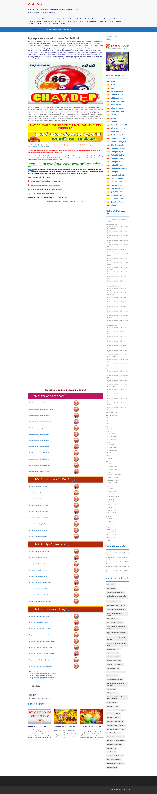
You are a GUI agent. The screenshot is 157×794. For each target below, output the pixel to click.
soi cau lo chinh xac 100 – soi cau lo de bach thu (53, 9)
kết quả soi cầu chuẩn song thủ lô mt (40, 647)
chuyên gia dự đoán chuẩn (115, 592)
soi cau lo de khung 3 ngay (115, 710)
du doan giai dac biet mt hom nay (64, 50)
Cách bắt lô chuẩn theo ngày (116, 609)
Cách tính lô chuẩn (113, 619)
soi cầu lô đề (111, 752)
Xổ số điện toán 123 (118, 128)
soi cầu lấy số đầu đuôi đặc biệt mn (40, 595)
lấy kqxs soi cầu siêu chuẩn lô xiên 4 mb (117, 307)
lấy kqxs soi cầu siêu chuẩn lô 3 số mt (39, 727)
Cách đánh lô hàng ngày (114, 622)
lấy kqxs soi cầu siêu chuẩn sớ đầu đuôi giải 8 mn (117, 385)
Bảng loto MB (110, 524)
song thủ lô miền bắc (113, 759)
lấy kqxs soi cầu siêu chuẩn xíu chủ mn (117, 372)
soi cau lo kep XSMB (113, 714)
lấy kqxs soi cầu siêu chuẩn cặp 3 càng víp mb (116, 250)
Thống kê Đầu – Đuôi (119, 168)
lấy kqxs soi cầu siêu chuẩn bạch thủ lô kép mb (117, 241)
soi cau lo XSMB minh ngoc (115, 725)
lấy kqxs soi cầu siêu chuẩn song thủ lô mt (45, 679)
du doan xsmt (51, 54)
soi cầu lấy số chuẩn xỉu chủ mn (39, 551)
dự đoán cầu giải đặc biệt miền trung (66, 54)
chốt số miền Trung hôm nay (75, 45)
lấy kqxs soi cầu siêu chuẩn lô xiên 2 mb (117, 298)
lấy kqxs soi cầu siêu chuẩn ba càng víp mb (117, 232)
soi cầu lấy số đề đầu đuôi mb (38, 536)
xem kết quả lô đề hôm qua (115, 763)
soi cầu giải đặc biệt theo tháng (39, 58)
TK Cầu (31, 23)
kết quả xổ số (111, 689)
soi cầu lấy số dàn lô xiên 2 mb (38, 499)
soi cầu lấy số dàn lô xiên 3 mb (38, 505)
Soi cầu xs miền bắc (68, 19)
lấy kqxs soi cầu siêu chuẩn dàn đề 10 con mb (117, 268)
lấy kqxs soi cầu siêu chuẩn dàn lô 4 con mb (117, 277)
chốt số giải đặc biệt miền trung (46, 45)
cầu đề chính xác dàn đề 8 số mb (39, 459)
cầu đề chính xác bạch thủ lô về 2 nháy (41, 409)
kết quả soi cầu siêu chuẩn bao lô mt (40, 635)
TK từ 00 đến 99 (117, 178)
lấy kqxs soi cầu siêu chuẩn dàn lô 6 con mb (117, 282)
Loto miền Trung (117, 188)
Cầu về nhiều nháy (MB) (114, 474)
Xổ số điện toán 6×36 (113, 469)
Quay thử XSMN (117, 195)
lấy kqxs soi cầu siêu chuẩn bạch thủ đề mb (117, 236)
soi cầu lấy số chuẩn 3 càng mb (38, 517)
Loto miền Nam (117, 185)
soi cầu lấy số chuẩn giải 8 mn (38, 564)
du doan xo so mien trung (39, 54)
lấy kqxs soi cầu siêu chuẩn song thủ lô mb (117, 321)
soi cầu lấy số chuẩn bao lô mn (38, 570)
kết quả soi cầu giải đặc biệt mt (38, 622)
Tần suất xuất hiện (118, 175)
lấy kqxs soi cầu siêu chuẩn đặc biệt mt (66, 56)
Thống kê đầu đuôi (118, 148)
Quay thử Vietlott (117, 202)
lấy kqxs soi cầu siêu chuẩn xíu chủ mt (44, 673)
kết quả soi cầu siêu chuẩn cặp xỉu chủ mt (42, 641)
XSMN (75, 21)
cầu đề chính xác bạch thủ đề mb (39, 434)
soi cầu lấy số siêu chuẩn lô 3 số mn (40, 601)
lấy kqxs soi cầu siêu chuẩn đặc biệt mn (117, 399)
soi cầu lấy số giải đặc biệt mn (38, 557)
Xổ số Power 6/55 (117, 111)
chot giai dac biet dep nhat (80, 43)
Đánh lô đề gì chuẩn (35, 21)
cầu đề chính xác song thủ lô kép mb (40, 428)
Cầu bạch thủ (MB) (118, 135)
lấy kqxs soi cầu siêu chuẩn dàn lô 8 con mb (117, 289)
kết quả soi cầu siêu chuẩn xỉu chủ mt (40, 616)
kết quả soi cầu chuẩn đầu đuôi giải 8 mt (41, 653)
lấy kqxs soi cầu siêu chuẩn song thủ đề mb (117, 312)
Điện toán (119, 21)
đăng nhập (37, 698)
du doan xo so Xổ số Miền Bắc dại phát (116, 638)
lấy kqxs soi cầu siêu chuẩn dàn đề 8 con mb (117, 263)
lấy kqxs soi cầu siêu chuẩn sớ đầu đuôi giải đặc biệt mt (117, 355)
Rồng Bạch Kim (112, 702)
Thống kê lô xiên (117, 155)
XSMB (69, 21)
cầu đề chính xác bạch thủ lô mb (39, 403)
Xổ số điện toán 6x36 (119, 125)
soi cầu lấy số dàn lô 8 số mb (38, 493)
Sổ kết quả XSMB (117, 95)
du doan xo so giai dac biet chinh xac (72, 52)
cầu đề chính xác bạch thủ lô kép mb (40, 421)
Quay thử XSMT (117, 198)
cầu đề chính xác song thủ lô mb (39, 415)
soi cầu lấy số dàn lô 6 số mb (38, 486)
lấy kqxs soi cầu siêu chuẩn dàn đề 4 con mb (117, 254)
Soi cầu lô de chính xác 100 (115, 740)
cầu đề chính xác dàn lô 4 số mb (39, 471)
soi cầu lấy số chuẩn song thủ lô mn (40, 582)
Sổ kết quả (102, 21)
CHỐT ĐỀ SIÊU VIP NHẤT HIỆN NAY (61, 43)
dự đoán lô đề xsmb (113, 656)
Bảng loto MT (110, 518)
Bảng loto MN (110, 521)
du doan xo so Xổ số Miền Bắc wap (116, 644)
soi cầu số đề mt (44, 146)
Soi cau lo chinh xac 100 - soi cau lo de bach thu (44, 41)
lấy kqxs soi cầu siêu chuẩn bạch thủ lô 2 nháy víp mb (117, 227)
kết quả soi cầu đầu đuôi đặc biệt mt (40, 660)
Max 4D (113, 118)
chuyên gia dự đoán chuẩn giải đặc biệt (49, 47)
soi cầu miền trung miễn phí (57, 58)
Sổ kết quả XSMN (117, 98)
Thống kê (39, 23)
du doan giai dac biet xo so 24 (83, 50)
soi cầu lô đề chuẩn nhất (115, 756)
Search (108, 39)
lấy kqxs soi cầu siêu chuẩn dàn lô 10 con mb (116, 272)
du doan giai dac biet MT (47, 50)
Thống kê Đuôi (116, 165)
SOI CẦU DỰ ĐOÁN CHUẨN (122, 790)
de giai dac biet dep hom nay (89, 49)
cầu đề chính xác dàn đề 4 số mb (39, 446)
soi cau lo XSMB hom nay (115, 721)
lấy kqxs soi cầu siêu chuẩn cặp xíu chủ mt (65, 727)
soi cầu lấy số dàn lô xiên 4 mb (38, 511)
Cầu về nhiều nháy (118, 145)
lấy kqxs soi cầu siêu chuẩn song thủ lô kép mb (117, 316)
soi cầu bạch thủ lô (113, 733)
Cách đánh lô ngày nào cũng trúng (116, 627)
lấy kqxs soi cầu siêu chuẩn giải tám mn (117, 394)
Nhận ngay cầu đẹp (50, 21)
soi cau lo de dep (112, 706)
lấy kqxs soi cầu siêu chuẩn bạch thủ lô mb (117, 245)
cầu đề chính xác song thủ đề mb (39, 440)
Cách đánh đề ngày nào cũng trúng (116, 633)
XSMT (81, 21)
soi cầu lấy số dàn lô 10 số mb (38, 530)
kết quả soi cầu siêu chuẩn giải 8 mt (40, 628)
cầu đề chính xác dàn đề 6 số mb (39, 453)
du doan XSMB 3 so (113, 649)
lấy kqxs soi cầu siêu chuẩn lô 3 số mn (117, 390)
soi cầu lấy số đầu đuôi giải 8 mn (39, 589)
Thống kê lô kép (117, 158)
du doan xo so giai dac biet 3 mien (51, 52)
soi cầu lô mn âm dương (114, 744)
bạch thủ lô (110, 584)
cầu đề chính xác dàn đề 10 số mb (39, 465)
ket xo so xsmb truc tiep (114, 679)
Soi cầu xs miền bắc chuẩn (85, 19)
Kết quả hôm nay (91, 21)
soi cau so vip (85, 58)
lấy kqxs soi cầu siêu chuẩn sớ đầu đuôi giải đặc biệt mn (117, 381)
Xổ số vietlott (116, 105)
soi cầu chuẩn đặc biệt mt (85, 56)
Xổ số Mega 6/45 (117, 108)
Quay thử (56, 23)
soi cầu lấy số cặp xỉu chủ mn (38, 576)
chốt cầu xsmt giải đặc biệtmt (42, 43)
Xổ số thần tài (116, 132)
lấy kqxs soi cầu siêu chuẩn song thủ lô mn (117, 376)
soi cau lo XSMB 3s (113, 717)
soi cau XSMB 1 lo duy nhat (115, 729)
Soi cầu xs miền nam (119, 19)
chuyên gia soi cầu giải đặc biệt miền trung (47, 49)
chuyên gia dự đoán (90, 45)
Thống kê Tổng (116, 172)
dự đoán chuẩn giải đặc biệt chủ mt (88, 54)
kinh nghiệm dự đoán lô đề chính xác (115, 684)
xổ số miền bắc (112, 767)
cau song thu (111, 588)
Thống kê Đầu (116, 162)
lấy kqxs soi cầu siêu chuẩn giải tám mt (44, 677)
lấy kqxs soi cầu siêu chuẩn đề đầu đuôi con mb (117, 293)
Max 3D (113, 115)
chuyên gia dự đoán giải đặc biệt (70, 47)
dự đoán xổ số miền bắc (114, 664)
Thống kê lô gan (117, 152)
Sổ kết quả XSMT (117, 101)
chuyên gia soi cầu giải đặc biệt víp (70, 49)
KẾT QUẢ (61, 21)
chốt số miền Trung (60, 45)
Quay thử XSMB (117, 192)
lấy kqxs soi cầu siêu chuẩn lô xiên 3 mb (117, 302)
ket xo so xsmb (112, 676)
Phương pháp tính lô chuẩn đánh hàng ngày (115, 697)
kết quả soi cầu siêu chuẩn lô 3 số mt (40, 666)
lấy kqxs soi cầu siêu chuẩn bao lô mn (116, 408)
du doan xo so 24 (35, 52)
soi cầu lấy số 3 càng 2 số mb (38, 524)
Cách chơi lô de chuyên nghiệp (114, 614)
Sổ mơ (63, 23)
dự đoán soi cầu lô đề (114, 660)
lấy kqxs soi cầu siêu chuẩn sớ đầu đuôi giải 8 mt (117, 351)
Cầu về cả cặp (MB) (118, 142)
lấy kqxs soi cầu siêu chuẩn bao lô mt (43, 675)
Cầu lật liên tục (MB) (118, 138)
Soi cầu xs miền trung (103, 19)
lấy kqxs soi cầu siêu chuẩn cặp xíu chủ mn (117, 403)
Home (30, 29)
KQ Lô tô (47, 23)
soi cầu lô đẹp (111, 748)
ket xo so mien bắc (113, 668)
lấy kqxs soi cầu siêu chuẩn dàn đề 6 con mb (117, 259)
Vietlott (111, 21)
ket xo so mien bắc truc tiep (115, 672)
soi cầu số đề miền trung (73, 58)
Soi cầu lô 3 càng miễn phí (115, 736)
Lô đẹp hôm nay (112, 693)
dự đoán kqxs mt (49, 56)
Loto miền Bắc (116, 182)
